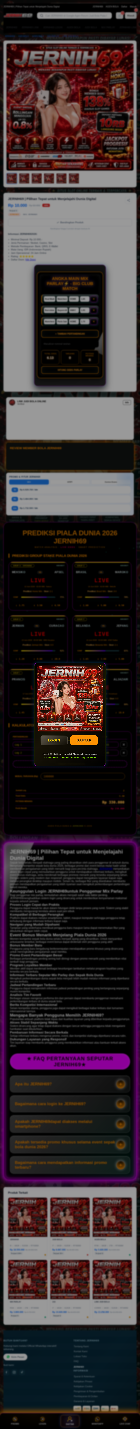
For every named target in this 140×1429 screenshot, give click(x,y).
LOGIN (54, 740)
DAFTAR (84, 740)
